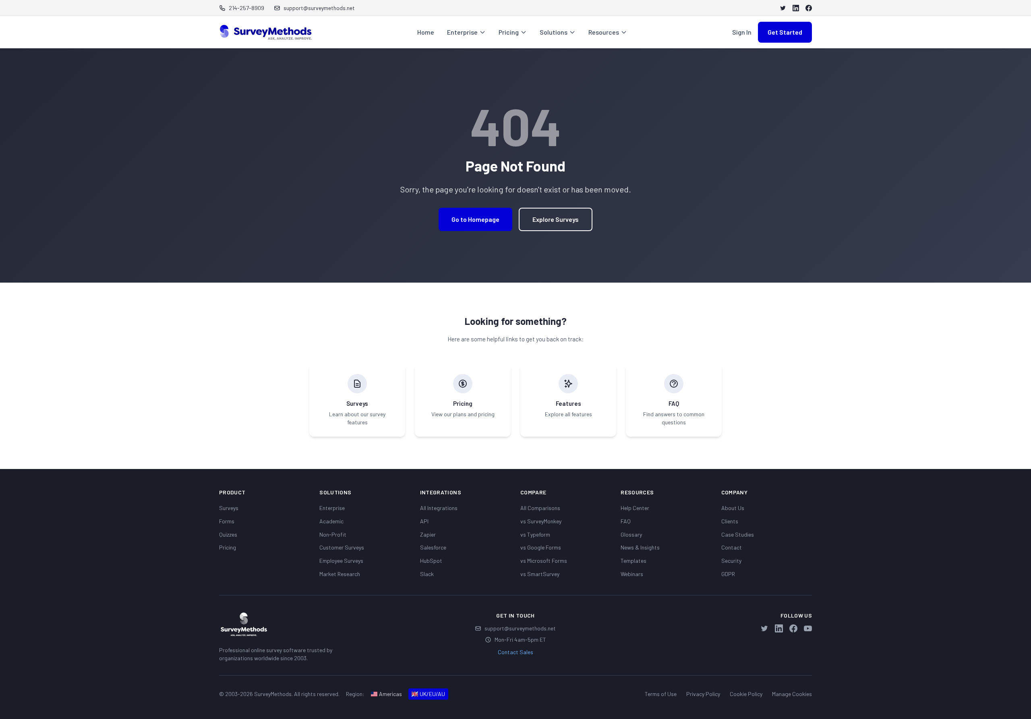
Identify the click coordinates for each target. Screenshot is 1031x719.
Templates (633, 560)
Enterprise (462, 32)
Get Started (785, 32)
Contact (731, 547)
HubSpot (431, 560)
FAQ (626, 521)
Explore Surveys (555, 219)
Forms (226, 521)
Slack (427, 573)
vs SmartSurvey (539, 573)
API (424, 521)
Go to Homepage (475, 219)
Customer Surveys (341, 547)
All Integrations (439, 507)
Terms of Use (661, 693)
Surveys (228, 507)
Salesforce (433, 547)
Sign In (742, 32)
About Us (732, 507)
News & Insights (640, 547)
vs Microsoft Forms (543, 560)
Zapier (428, 534)
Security (731, 560)
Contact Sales (515, 652)
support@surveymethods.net (520, 628)
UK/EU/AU (432, 693)
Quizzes (228, 534)
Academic (331, 521)
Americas (390, 693)
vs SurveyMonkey (540, 521)
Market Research (339, 573)
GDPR (728, 573)
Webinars (632, 573)
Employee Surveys (341, 560)
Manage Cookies (792, 693)
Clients (729, 521)
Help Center (635, 507)
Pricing (509, 32)
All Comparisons (540, 507)
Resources (603, 32)
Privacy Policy (703, 693)
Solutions (553, 32)
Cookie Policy (746, 693)
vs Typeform (535, 534)
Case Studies (737, 534)
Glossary (631, 534)
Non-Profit (332, 534)
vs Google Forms (540, 547)
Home (425, 32)
